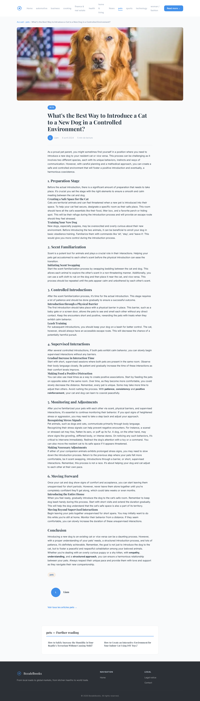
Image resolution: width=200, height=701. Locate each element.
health (92, 8)
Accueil (20, 22)
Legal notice (150, 677)
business (55, 8)
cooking (67, 8)
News (112, 8)
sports (129, 8)
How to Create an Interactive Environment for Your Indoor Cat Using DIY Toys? (127, 644)
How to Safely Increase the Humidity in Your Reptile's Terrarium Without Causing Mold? (70, 644)
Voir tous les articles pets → (62, 607)
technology (141, 8)
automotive (41, 8)
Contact (148, 682)
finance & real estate (80, 8)
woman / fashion (155, 8)
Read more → (173, 8)
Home (30, 8)
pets (120, 8)
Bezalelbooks (33, 673)
